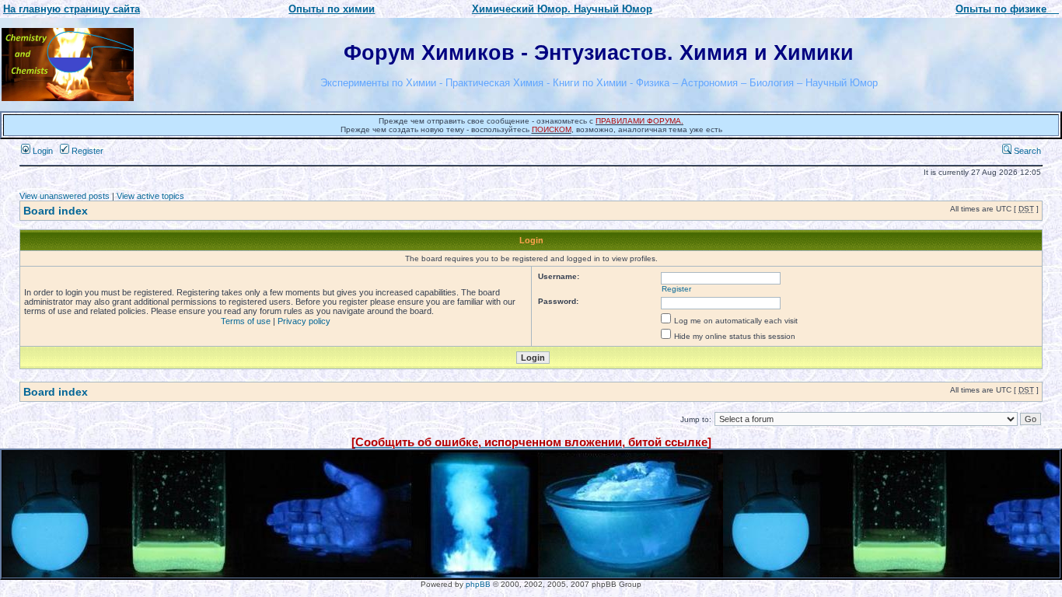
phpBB (478, 584)
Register (86, 150)
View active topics (150, 196)
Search (1026, 150)
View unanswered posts (64, 196)
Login (41, 150)
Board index (55, 210)
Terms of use (246, 321)
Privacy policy (304, 321)
